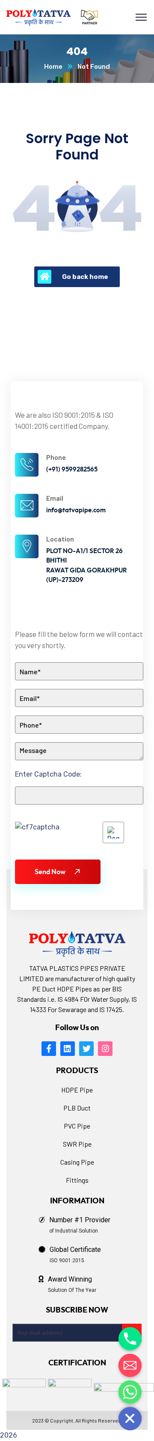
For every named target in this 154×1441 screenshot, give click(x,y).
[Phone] (130, 1338)
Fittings (77, 1180)
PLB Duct (77, 1108)
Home (53, 66)
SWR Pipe (77, 1144)
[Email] (130, 1365)
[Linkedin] (67, 1048)
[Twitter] (86, 1048)
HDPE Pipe (77, 1090)
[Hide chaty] (130, 1418)
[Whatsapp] (130, 1392)
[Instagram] (105, 1048)
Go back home (85, 277)
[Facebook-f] (48, 1048)
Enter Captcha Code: (48, 774)
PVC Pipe (77, 1126)
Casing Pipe (77, 1162)
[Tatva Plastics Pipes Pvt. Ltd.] (38, 17)
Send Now (50, 872)
